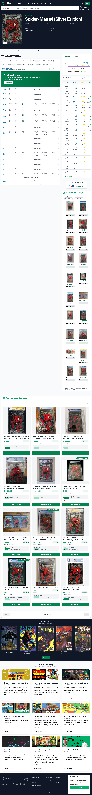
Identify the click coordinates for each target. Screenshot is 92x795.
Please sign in (38, 89)
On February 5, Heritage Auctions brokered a (15, 687)
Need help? (59, 780)
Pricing (33, 3)
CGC (4, 61)
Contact (51, 3)
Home (2, 50)
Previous (6, 614)
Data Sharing (47, 780)
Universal (8, 64)
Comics (9, 50)
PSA (16, 60)
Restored (38, 64)
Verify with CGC (86, 78)
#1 (7, 690)
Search (35, 60)
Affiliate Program (36, 785)
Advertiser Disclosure (85, 9)
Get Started (8, 82)
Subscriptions (35, 780)
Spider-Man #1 (27, 50)
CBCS (10, 60)
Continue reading (8, 698)
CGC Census (67, 56)
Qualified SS (47, 64)
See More (46, 658)
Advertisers (35, 783)
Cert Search (84, 7)
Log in (81, 3)
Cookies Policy (82, 782)
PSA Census (76, 56)
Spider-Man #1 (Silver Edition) (42, 50)
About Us (39, 3)
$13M (5, 689)
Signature (20, 64)
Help (45, 3)
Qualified (29, 64)
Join (87, 3)
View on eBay (16, 453)
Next (86, 614)
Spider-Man (17, 50)
